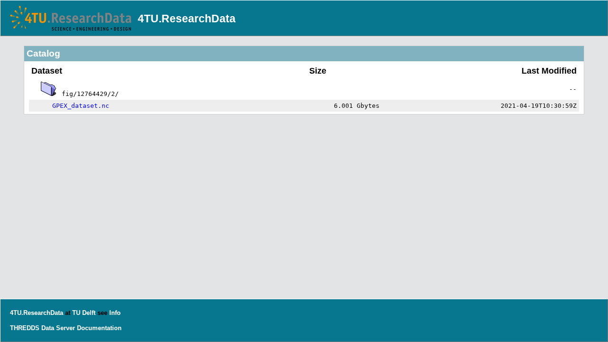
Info (115, 312)
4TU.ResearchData (187, 18)
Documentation (99, 328)
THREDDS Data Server (42, 328)
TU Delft (83, 312)
